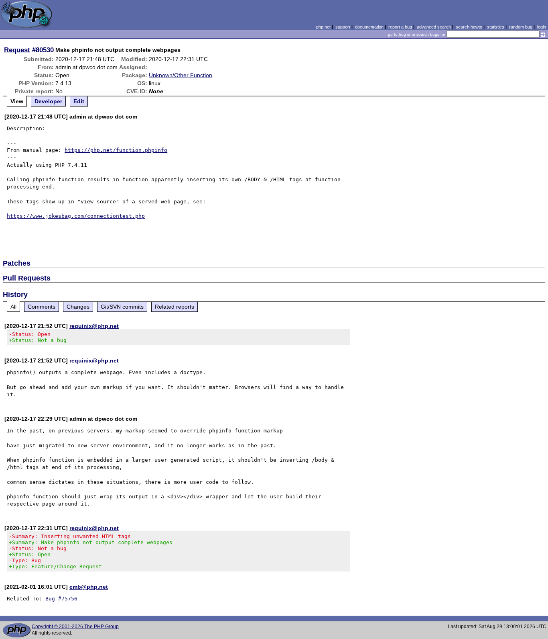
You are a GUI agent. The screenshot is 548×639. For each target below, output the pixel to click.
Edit (78, 101)
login (541, 27)
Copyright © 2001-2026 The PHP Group (75, 626)
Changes (78, 306)
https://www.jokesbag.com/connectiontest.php (76, 216)
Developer (48, 101)
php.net (323, 27)
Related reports (174, 306)
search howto (469, 27)
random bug (520, 27)
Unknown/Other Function (180, 75)
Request (17, 50)
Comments (41, 306)
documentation (369, 27)
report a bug (400, 27)
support (342, 27)
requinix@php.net (94, 326)
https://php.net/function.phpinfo (116, 150)
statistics (495, 27)
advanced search (434, 27)
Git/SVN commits (122, 306)
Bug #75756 (61, 599)
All (13, 306)
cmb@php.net (88, 587)
